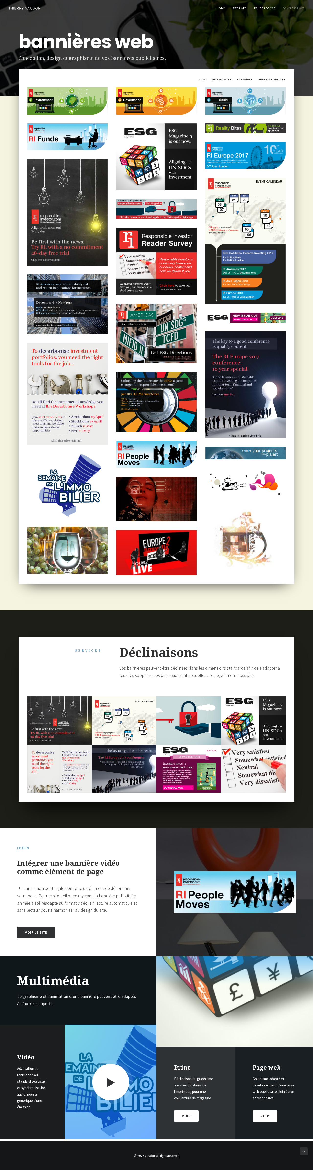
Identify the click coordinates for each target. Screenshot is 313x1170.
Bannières (244, 79)
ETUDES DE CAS (264, 8)
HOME (221, 8)
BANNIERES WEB (294, 8)
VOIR (186, 1116)
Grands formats (271, 79)
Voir (264, 1116)
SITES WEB (239, 8)
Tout (202, 79)
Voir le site (36, 932)
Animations (222, 79)
